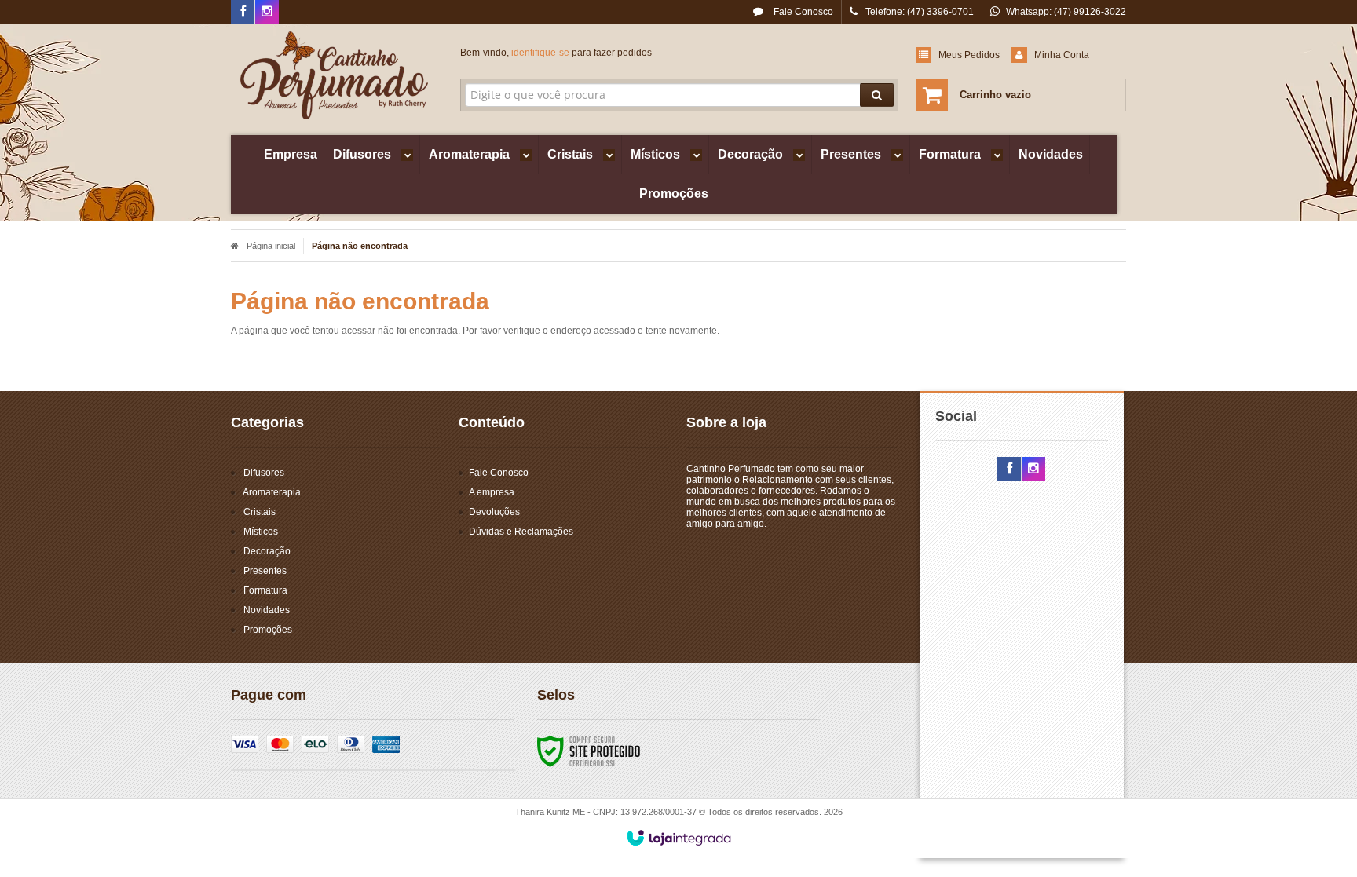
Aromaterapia (272, 492)
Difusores (263, 472)
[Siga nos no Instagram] (267, 12)
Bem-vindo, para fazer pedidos (556, 52)
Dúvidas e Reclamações (521, 531)
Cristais (259, 511)
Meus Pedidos (969, 54)
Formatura (265, 590)
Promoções (267, 629)
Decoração (267, 551)
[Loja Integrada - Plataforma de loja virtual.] (679, 838)
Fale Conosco (802, 11)
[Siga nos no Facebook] (242, 12)
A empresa (491, 492)
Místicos (260, 531)
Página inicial (271, 245)
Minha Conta (1061, 54)
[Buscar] (877, 95)
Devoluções (494, 511)
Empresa (290, 154)
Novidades (266, 610)
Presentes (265, 570)
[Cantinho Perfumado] (334, 75)
